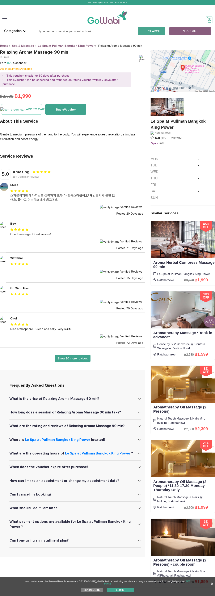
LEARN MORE (92, 590)
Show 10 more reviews (73, 358)
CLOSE (120, 590)
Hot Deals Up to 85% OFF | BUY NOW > (107, 2)
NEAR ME (189, 31)
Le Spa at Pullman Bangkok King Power (57, 440)
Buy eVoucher (66, 109)
